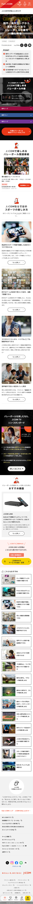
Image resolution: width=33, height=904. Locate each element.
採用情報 (17, 892)
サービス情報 (5, 836)
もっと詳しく (16, 262)
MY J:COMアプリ (6, 817)
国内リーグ (5, 108)
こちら (18, 213)
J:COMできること (22, 900)
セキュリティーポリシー (7, 885)
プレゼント (16, 899)
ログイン (29, 5)
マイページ (9, 849)
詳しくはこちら (15, 468)
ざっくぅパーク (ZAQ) (8, 830)
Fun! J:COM (13, 846)
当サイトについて (7, 892)
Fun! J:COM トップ (7, 811)
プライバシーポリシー (22, 880)
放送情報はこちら (24, 185)
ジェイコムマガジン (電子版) (10, 823)
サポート (12, 843)
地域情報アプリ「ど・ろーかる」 (11, 820)
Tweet (25, 45)
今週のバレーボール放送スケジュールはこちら (16, 131)
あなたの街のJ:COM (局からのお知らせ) (13, 826)
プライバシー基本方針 (9, 880)
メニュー (4, 899)
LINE (29, 45)
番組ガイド (10, 899)
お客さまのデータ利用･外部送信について (16, 890)
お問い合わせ (26, 892)
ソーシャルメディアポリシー (23, 885)
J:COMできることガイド (11, 11)
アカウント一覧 (16, 866)
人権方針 (16, 887)
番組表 (27, 899)
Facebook (21, 45)
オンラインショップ (7, 839)
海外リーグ (5, 121)
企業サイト (5, 852)
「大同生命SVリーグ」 (21, 54)
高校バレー (5, 115)
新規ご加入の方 (19, 5)
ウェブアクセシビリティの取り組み (15, 882)
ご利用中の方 (25, 5)
